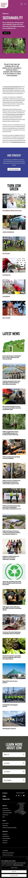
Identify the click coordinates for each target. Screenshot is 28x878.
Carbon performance (8, 232)
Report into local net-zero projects (10, 681)
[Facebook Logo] (16, 795)
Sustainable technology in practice (10, 705)
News (4, 817)
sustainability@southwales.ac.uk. (18, 142)
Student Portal (6, 836)
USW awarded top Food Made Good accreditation (11, 457)
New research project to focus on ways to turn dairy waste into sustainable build (12, 408)
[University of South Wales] (4, 4)
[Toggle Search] (25, 4)
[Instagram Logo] (18, 795)
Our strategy (7, 780)
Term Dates (5, 840)
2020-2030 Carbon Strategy (8, 88)
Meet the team (6, 317)
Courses (5, 793)
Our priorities (6, 274)
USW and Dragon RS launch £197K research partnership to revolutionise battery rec (11, 532)
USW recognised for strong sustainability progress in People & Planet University (10, 433)
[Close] (26, 858)
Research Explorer (6, 838)
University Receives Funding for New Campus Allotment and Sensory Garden (12, 357)
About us (6, 754)
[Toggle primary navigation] (22, 4)
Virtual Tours (5, 825)
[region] (14, 867)
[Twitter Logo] (21, 795)
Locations (7, 763)
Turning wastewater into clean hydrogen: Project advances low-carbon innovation (11, 382)
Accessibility (5, 850)
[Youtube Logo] (23, 795)
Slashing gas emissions (9, 728)
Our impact (7, 771)
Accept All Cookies (14, 875)
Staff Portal (5, 834)
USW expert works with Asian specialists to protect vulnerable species (12, 608)
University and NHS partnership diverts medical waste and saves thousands (12, 583)
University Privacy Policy (18, 864)
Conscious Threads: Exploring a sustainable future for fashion (12, 632)
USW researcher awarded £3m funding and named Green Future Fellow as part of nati (11, 482)
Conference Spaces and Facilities (9, 827)
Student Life (6, 799)
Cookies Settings (14, 867)
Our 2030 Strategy (14, 169)
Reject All (14, 871)
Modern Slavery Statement (8, 852)
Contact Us (5, 842)
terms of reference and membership (15, 114)
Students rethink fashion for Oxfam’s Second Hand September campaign (11, 558)
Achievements (6, 296)
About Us (6, 33)
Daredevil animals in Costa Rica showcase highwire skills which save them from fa (12, 657)
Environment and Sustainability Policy (12, 86)
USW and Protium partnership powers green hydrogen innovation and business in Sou (12, 507)
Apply (4, 796)
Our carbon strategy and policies (12, 210)
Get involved (6, 253)
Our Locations (6, 823)
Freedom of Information (8, 855)
